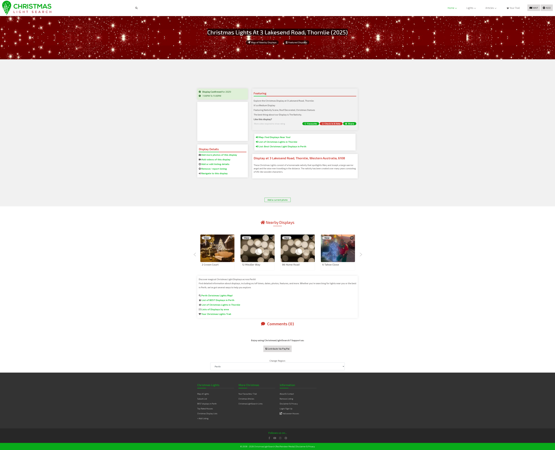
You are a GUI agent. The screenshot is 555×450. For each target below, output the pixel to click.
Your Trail (515, 7)
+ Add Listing (202, 418)
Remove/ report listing (214, 168)
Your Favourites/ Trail (247, 394)
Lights (469, 7)
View (206, 238)
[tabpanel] (217, 252)
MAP (535, 7)
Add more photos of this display (219, 154)
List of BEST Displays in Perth (218, 300)
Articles (489, 7)
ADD (548, 7)
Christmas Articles (246, 399)
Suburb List (202, 399)
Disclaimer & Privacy (289, 404)
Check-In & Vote (332, 123)
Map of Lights (203, 394)
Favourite (312, 123)
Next (359, 252)
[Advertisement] (222, 121)
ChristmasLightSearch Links (250, 404)
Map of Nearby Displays (263, 42)
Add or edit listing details (215, 164)
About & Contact (287, 394)
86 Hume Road (290, 264)
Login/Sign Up (286, 408)
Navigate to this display (214, 173)
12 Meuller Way (251, 264)
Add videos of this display (216, 159)
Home (451, 7)
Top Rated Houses (205, 408)
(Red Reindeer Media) (285, 446)
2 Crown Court (210, 264)
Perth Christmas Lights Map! (217, 295)
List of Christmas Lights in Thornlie (277, 141)
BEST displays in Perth (207, 404)
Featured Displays (297, 42)
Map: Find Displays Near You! (274, 137)
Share (351, 123)
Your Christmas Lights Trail (216, 314)
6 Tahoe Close (330, 264)
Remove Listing (286, 399)
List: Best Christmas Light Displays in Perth (282, 146)
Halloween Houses (291, 413)
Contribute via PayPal (278, 348)
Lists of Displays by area (215, 309)
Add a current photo (278, 200)
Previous (195, 252)
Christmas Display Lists (207, 413)
